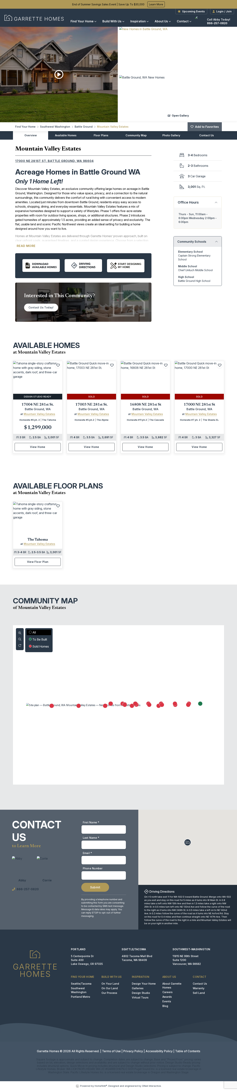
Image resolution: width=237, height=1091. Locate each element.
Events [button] (166, 1001)
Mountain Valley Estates (112, 126)
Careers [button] (167, 992)
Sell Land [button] (199, 992)
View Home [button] (37, 446)
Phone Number (93, 868)
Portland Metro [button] (80, 996)
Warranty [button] (198, 988)
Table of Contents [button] (187, 1051)
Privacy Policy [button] (133, 1051)
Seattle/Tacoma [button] (81, 983)
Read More (26, 246)
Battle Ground (84, 126)
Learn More (156, 4)
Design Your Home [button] (144, 983)
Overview (30, 135)
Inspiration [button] (138, 21)
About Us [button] (161, 21)
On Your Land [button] (110, 983)
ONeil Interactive (151, 1086)
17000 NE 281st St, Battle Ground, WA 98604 (54, 161)
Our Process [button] (109, 992)
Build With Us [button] (111, 21)
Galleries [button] (137, 988)
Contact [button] (182, 21)
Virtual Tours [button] (140, 997)
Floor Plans (101, 135)
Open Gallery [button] (180, 115)
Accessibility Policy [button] (159, 1051)
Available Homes (65, 135)
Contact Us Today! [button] (41, 307)
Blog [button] (165, 1006)
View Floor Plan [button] (38, 561)
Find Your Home (82, 21)
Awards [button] (167, 996)
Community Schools (191, 241)
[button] (178, 50)
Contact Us (206, 135)
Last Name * (91, 837)
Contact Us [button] (200, 983)
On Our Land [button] (109, 988)
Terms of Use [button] (111, 1051)
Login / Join (224, 11)
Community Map (136, 135)
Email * (87, 853)
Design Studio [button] (141, 992)
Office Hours (188, 202)
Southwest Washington (55, 126)
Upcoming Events (193, 11)
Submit (95, 887)
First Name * (91, 822)
